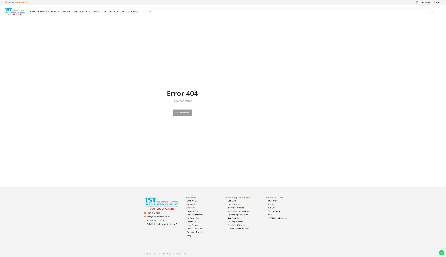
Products (191, 204)
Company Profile (194, 232)
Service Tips (192, 211)
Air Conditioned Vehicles (238, 211)
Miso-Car (272, 201)
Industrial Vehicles (236, 208)
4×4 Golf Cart (234, 218)
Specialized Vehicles (237, 225)
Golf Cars (232, 201)
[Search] (430, 12)
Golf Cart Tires (193, 218)
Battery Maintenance (196, 215)
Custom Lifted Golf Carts (238, 229)
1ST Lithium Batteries (277, 218)
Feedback (191, 222)
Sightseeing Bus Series (238, 215)
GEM (270, 215)
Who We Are (192, 201)
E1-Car (271, 204)
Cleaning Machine (236, 222)
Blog (189, 235)
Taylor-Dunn (274, 211)
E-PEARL (272, 208)
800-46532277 (21, 2)
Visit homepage (182, 112)
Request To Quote (195, 229)
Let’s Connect (193, 225)
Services (191, 208)
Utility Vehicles (234, 204)
